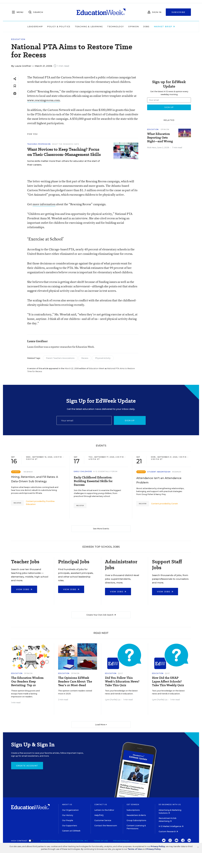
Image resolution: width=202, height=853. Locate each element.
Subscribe (178, 12)
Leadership (35, 26)
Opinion (133, 26)
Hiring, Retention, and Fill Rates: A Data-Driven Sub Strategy (34, 479)
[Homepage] (101, 12)
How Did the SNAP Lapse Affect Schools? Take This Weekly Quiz (168, 681)
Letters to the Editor (104, 810)
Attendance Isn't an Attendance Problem (158, 480)
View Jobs (23, 589)
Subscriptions (133, 810)
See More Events (101, 529)
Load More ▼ (101, 724)
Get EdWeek (133, 804)
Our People (67, 820)
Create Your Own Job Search (100, 615)
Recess (84, 358)
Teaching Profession (39, 144)
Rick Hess (151, 147)
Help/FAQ (99, 815)
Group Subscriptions (136, 820)
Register (17, 503)
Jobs (146, 26)
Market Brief (163, 26)
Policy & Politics (58, 26)
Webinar (28, 472)
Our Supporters (69, 825)
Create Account (27, 765)
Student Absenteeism (159, 472)
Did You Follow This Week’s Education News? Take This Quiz (122, 681)
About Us (67, 804)
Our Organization (70, 810)
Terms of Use (101, 841)
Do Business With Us (170, 804)
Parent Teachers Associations (60, 358)
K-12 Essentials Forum (105, 471)
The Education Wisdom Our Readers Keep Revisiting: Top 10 (27, 681)
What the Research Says (65, 144)
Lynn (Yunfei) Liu (112, 699)
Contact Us (100, 804)
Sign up (130, 420)
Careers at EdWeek (71, 831)
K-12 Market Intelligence (170, 826)
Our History (67, 815)
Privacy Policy (121, 841)
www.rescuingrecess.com (43, 100)
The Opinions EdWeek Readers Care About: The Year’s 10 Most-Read (75, 681)
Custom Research (167, 831)
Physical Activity (102, 358)
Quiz (120, 673)
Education (18, 39)
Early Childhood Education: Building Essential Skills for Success (93, 481)
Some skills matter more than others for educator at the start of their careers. (63, 163)
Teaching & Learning (89, 26)
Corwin (174, 504)
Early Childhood (83, 471)
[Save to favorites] (14, 86)
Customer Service (102, 820)
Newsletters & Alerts (136, 815)
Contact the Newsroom (105, 825)
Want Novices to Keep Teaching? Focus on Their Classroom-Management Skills (64, 152)
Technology (115, 26)
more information (44, 204)
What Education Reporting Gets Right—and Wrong (160, 137)
